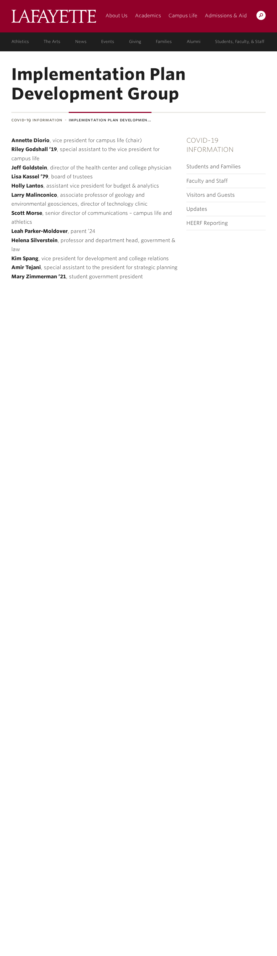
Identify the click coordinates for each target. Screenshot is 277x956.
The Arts (52, 41)
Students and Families (213, 166)
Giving (135, 41)
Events (107, 41)
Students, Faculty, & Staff (239, 41)
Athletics (20, 41)
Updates (196, 209)
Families (164, 41)
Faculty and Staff (207, 181)
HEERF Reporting (207, 223)
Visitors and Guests (210, 195)
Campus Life (183, 15)
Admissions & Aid (226, 15)
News (81, 41)
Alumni (193, 41)
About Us (116, 15)
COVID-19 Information (36, 119)
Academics (148, 15)
